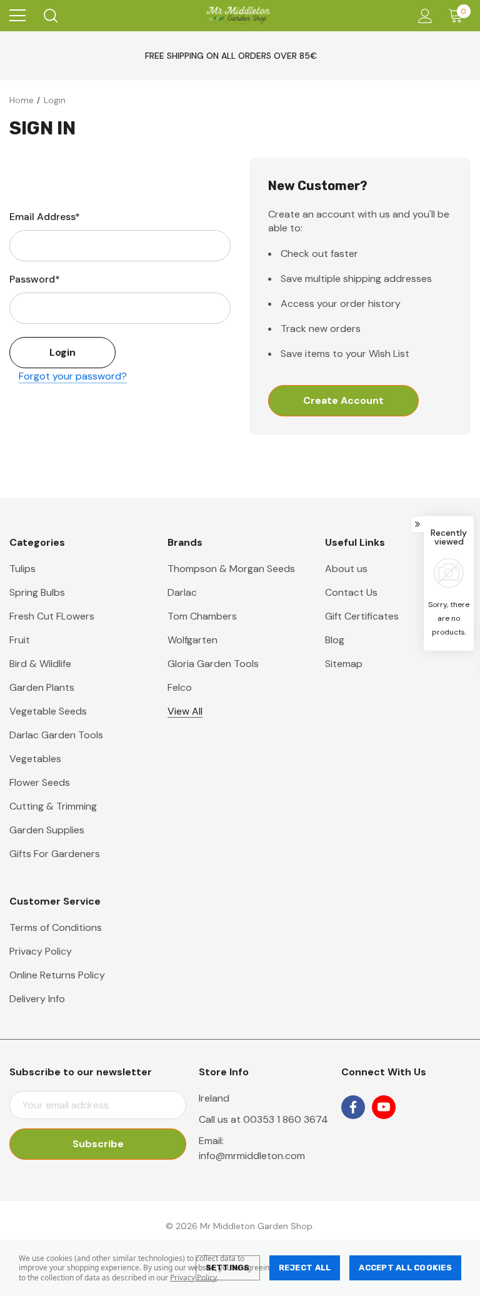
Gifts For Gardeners (54, 853)
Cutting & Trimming (53, 806)
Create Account (343, 400)
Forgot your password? (73, 376)
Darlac (182, 592)
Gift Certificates (362, 616)
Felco (180, 687)
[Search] (50, 16)
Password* (34, 279)
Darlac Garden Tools (56, 734)
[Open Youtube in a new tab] (384, 1107)
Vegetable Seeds (48, 711)
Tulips (22, 568)
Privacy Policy (193, 1277)
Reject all (305, 1267)
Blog (334, 639)
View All (185, 711)
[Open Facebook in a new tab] (353, 1107)
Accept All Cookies (405, 1267)
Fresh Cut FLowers (51, 616)
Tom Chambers (202, 616)
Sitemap (343, 663)
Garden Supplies (46, 829)
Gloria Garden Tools (213, 663)
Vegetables (35, 758)
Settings (228, 1267)
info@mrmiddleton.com (252, 1155)
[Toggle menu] (17, 15)
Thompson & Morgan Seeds (231, 568)
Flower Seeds (39, 782)
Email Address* (44, 216)
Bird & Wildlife (40, 663)
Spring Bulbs (37, 592)
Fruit (19, 639)
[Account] (422, 16)
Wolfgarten (193, 639)
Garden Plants (41, 687)
